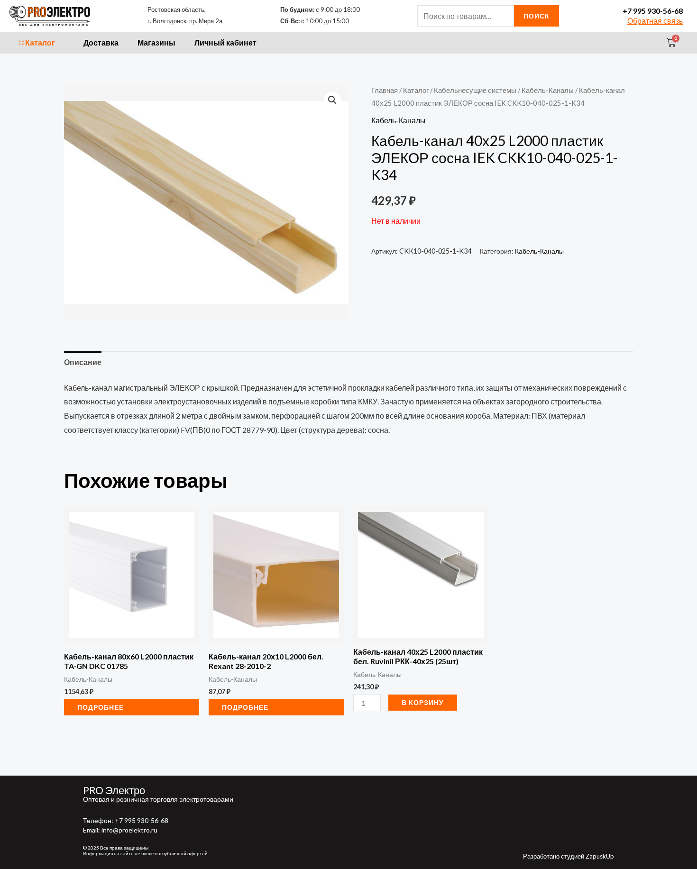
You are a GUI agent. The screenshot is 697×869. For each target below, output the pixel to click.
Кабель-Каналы (548, 90)
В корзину (423, 702)
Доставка (101, 42)
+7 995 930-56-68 (653, 10)
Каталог (416, 90)
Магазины (156, 42)
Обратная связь (655, 20)
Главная (384, 90)
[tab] (82, 362)
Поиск (536, 16)
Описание (82, 361)
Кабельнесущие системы (475, 90)
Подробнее (100, 707)
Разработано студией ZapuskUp (568, 856)
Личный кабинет (225, 42)
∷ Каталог (37, 42)
